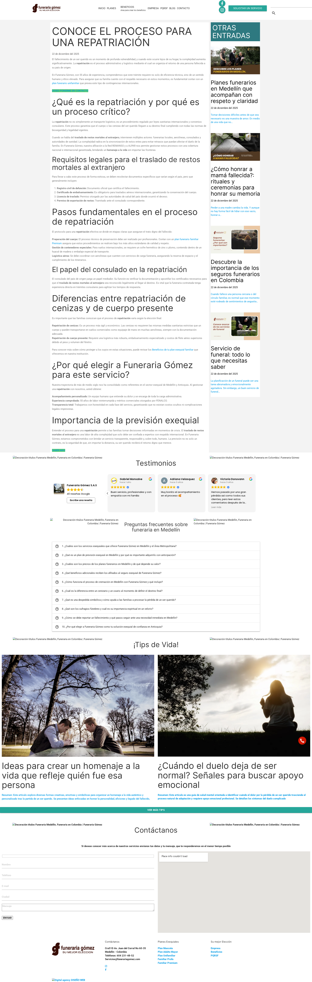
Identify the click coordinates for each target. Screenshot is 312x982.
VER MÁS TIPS (156, 810)
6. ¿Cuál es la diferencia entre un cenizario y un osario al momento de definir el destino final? (108, 591)
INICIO (101, 8)
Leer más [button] (216, 507)
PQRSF (164, 8)
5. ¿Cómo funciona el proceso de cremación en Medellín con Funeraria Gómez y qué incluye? (109, 582)
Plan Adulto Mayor (168, 951)
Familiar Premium (167, 962)
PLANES (111, 8)
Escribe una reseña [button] (81, 500)
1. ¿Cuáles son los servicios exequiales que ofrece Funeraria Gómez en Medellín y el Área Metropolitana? (115, 546)
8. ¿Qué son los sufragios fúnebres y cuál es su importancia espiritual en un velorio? (104, 609)
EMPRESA (153, 8)
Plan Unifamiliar (166, 955)
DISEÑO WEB (78, 980)
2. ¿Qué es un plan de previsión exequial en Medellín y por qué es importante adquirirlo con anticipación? (115, 555)
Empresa (215, 948)
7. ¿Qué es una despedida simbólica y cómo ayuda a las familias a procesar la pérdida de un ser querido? (115, 600)
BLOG (172, 8)
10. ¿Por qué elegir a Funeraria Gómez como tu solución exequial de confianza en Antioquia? (108, 627)
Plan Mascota (165, 948)
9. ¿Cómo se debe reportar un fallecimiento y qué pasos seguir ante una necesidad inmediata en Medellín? (116, 618)
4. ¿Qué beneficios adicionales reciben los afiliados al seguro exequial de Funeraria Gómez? (108, 573)
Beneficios (216, 951)
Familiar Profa (165, 959)
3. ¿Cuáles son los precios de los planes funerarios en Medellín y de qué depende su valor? (108, 564)
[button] (107, 493)
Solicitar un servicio (247, 8)
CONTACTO (183, 8)
